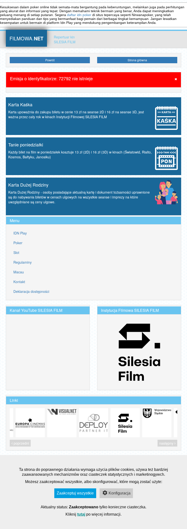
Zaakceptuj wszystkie (75, 493)
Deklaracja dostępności (31, 291)
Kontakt (19, 281)
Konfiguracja (120, 493)
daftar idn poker (79, 15)
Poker (17, 242)
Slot (16, 252)
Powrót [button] (50, 60)
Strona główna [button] (137, 60)
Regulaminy (22, 262)
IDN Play (20, 233)
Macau (18, 271)
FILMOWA (26, 38)
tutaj (81, 514)
